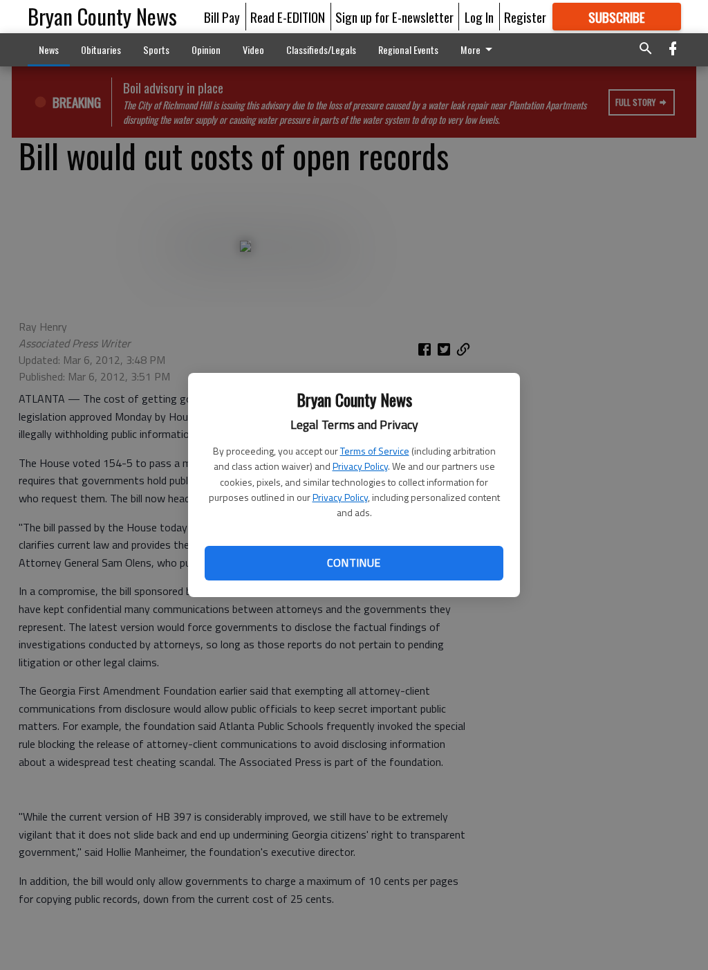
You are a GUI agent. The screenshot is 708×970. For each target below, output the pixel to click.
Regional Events (408, 49)
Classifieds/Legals (321, 49)
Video (253, 49)
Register (525, 17)
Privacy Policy (360, 466)
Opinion (206, 49)
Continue (353, 562)
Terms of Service (374, 450)
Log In (479, 17)
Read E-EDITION (287, 17)
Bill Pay (222, 17)
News (49, 49)
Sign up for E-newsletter (394, 17)
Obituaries (101, 49)
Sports (156, 49)
